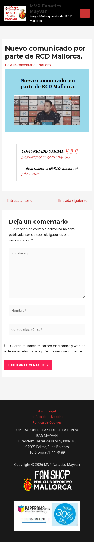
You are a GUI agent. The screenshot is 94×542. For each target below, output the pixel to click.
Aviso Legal (47, 411)
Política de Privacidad (47, 416)
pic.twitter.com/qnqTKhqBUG (45, 156)
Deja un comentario (20, 65)
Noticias (44, 65)
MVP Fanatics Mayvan (45, 8)
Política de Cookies (47, 422)
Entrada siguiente (75, 200)
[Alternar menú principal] (85, 13)
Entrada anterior (18, 200)
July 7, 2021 (30, 173)
